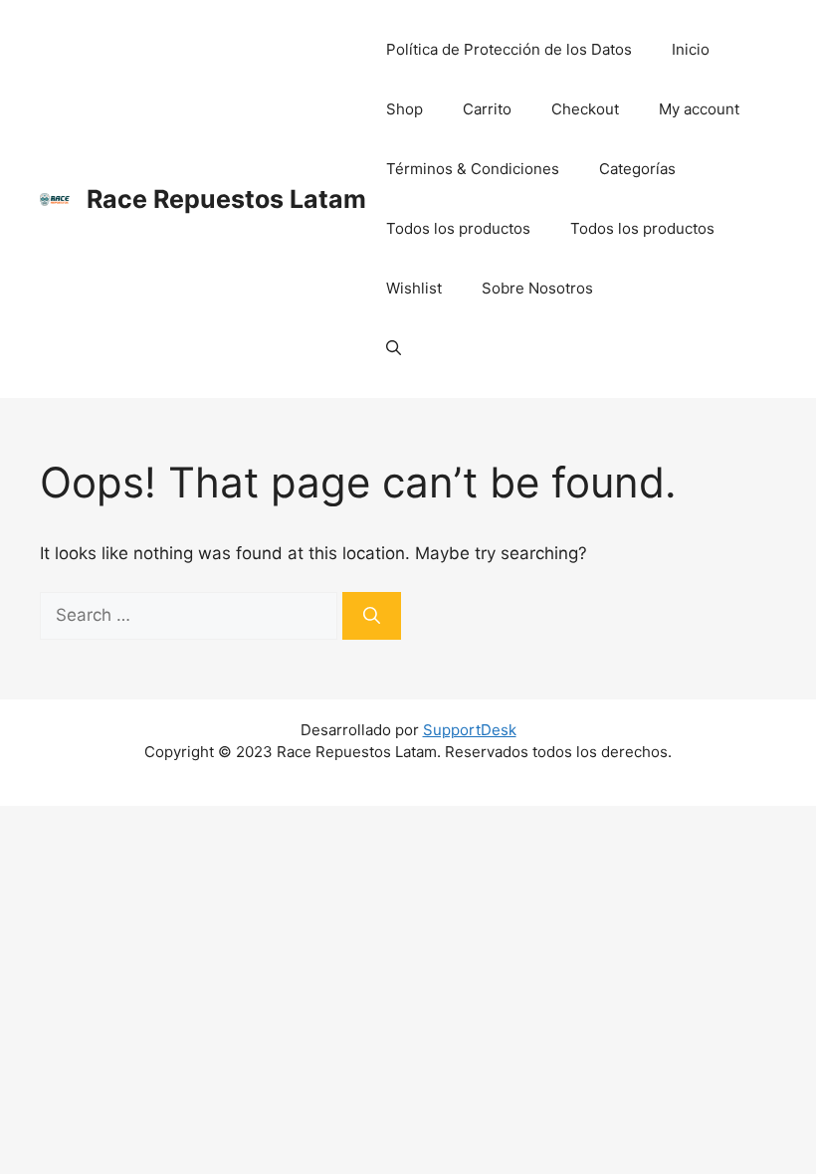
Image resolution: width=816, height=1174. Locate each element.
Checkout (585, 108)
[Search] (371, 616)
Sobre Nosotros (537, 288)
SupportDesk (469, 729)
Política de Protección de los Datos (509, 49)
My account (699, 108)
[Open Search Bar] (393, 348)
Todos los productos (458, 228)
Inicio (691, 49)
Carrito (487, 108)
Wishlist (414, 288)
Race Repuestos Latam (226, 199)
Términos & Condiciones (472, 168)
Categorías (637, 168)
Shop (404, 108)
